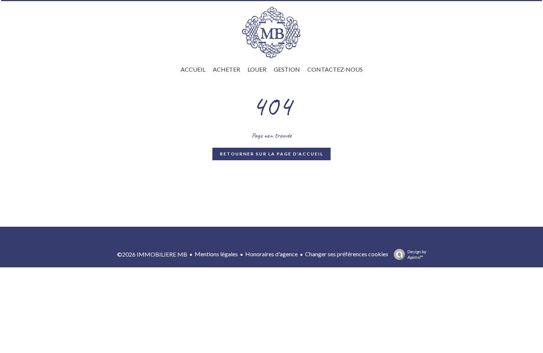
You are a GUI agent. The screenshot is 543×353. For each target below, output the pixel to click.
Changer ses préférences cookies (346, 253)
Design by (416, 254)
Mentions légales (216, 253)
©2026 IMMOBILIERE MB (152, 254)
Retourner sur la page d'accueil (271, 154)
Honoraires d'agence (271, 253)
